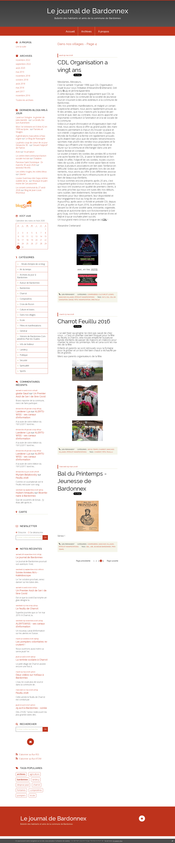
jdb (91, 547)
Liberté (22, 174)
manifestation (84, 300)
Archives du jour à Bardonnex (26, 276)
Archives (86, 31)
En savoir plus (117, 841)
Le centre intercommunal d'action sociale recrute (31, 157)
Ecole (22, 320)
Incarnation (29, 151)
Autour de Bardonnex (30, 282)
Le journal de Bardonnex (87, 11)
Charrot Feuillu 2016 (84, 321)
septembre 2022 (23, 64)
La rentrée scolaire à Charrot (32, 659)
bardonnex (22, 779)
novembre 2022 (23, 60)
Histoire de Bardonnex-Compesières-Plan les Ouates (31, 337)
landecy (35, 779)
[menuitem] (70, 31)
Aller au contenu (8, 2)
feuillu (110, 452)
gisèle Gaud (22, 393)
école (32, 795)
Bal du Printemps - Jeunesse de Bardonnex (82, 481)
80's (104, 297)
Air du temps (25, 269)
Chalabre (37, 158)
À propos (103, 31)
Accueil (70, 31)
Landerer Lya (23, 411)
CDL (104, 219)
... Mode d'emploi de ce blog (32, 264)
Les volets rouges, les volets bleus (31, 171)
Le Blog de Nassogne (35, 138)
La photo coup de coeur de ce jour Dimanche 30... (32, 144)
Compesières (26, 298)
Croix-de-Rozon (27, 304)
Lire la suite (21, 46)
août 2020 (20, 68)
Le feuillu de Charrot (27, 608)
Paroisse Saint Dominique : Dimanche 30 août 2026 (29, 163)
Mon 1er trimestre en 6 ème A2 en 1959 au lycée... (31, 128)
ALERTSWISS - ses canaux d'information (30, 414)
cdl (107, 297)
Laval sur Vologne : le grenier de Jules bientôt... (30, 118)
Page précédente (83, 561)
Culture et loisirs (27, 309)
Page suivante (112, 561)
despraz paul (23, 784)
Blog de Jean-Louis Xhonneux (28, 191)
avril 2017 (20, 91)
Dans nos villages (27, 314)
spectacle (95, 300)
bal (87, 547)
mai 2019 (20, 72)
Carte (23, 511)
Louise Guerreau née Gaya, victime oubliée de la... (32, 179)
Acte (18, 151)
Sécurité (23, 360)
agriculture (34, 774)
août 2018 (20, 83)
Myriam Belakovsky (26, 474)
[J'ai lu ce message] (172, 841)
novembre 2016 (23, 95)
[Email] (30, 741)
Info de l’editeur (27, 344)
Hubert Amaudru (25, 492)
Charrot (23, 293)
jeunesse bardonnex (102, 547)
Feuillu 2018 (22, 477)
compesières (36, 790)
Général (23, 330)
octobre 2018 (22, 79)
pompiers (21, 795)
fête (76, 300)
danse (71, 300)
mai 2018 (20, 87)
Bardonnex (25, 288)
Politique (24, 355)
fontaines (21, 790)
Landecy (23, 349)
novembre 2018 (23, 75)
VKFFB (94, 269)
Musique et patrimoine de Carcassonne (32, 182)
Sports (23, 371)
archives (21, 774)
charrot (36, 784)
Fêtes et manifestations (30, 325)
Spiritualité (24, 365)
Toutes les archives (24, 100)
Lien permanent (67, 294)
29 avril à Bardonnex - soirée (31, 708)
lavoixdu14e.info (23, 167)
